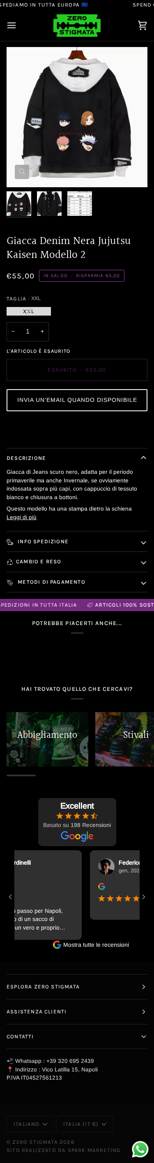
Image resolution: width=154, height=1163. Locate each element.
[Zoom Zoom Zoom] (77, 117)
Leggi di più (22, 517)
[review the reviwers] (95, 886)
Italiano (27, 1124)
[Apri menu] (19, 25)
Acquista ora (77, 430)
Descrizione (26, 458)
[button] (77, 400)
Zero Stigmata (34, 1142)
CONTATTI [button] (20, 1036)
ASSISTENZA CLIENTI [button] (37, 1011)
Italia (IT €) (81, 1124)
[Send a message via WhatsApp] (140, 1149)
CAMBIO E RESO (38, 561)
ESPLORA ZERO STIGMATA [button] (43, 987)
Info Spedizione (42, 541)
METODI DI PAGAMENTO (50, 582)
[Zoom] (22, 172)
